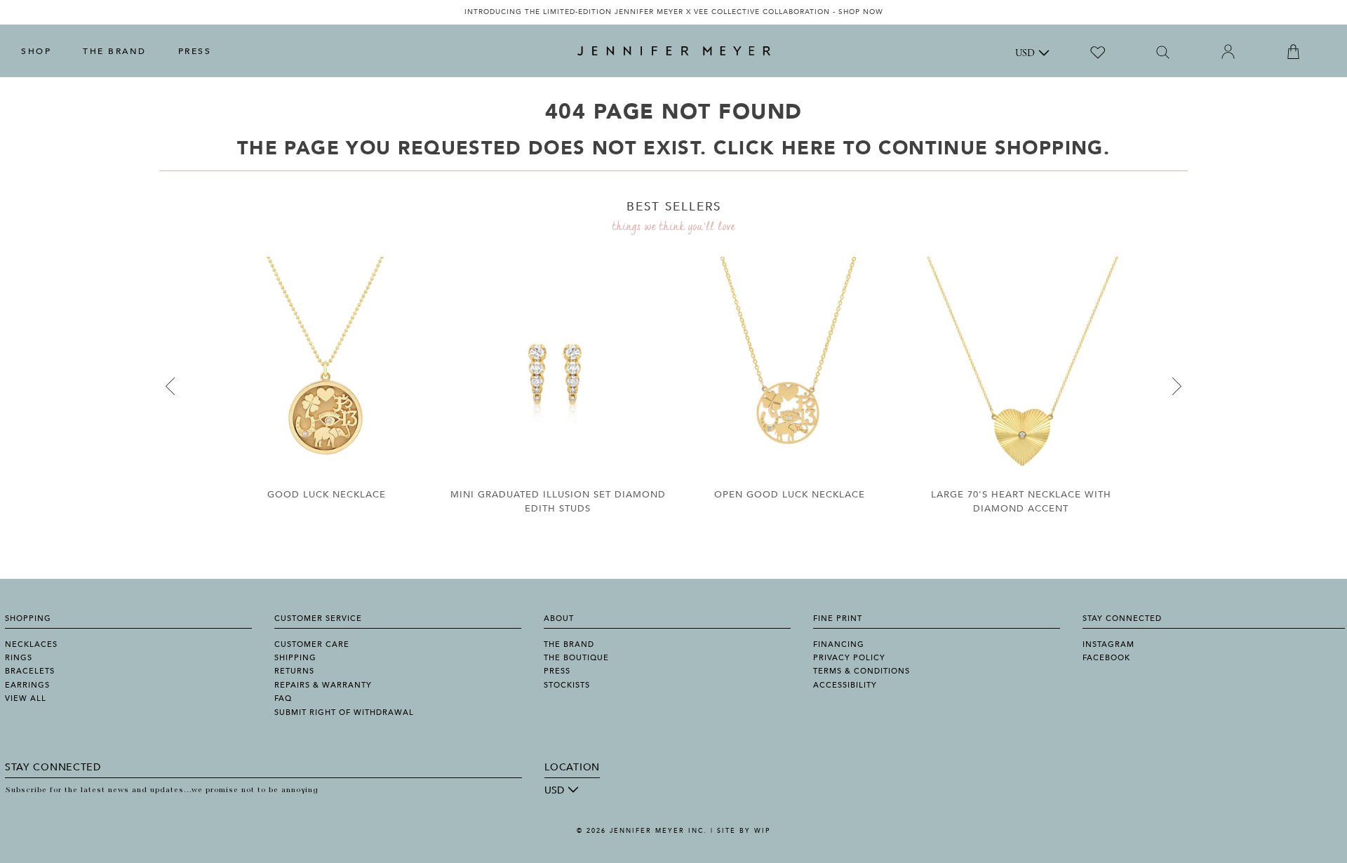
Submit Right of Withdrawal (344, 712)
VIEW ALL (25, 698)
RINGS (18, 658)
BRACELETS (30, 671)
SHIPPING (295, 658)
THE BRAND (115, 51)
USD (1025, 54)
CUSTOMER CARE (311, 644)
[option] (673, 12)
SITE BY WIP (743, 831)
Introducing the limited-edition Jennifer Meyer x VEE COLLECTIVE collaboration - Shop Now (673, 12)
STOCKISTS (567, 685)
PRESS (195, 51)
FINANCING (838, 644)
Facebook (1106, 658)
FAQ (283, 698)
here (809, 148)
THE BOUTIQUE (576, 658)
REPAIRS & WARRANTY (323, 685)
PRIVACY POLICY (849, 658)
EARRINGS (27, 685)
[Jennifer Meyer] (673, 51)
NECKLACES (31, 644)
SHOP (36, 51)
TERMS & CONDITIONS (861, 671)
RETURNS (294, 671)
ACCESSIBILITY (845, 685)
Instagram (1108, 644)
